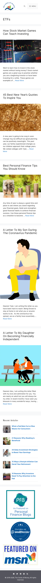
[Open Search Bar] (24, 6)
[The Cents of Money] (9, 6)
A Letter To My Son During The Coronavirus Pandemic (20, 231)
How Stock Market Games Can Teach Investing (19, 32)
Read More (19, 80)
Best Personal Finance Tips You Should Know (20, 167)
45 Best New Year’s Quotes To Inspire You (20, 96)
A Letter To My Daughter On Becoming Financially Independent (18, 336)
